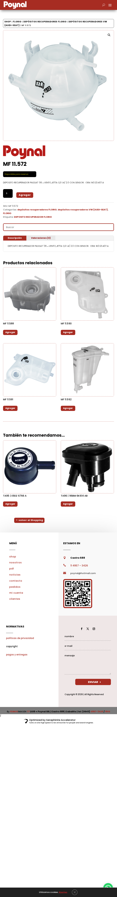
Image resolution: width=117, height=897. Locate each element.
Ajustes (63, 892)
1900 (107, 711)
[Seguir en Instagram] (93, 628)
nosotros (15, 562)
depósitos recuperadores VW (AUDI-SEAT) (83, 209)
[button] (109, 35)
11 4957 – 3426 (79, 565)
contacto (15, 581)
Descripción (15, 237)
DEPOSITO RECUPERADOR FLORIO (33, 216)
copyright (12, 646)
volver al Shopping (31, 520)
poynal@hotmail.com (83, 573)
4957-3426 (97, 711)
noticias (15, 574)
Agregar (25, 195)
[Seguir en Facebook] (81, 628)
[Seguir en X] (87, 628)
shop (12, 556)
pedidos (15, 587)
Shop (7, 21)
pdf (11, 568)
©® (28, 711)
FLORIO (17, 21)
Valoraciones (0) (41, 237)
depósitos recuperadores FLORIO (45, 21)
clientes (14, 599)
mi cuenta (16, 593)
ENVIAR (93, 682)
